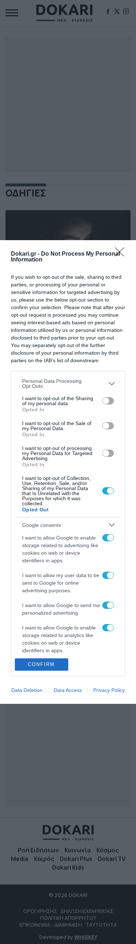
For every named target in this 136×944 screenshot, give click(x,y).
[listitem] (68, 383)
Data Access (68, 690)
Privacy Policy (109, 690)
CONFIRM (41, 664)
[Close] (122, 254)
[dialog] (68, 471)
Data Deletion (26, 690)
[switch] (108, 400)
